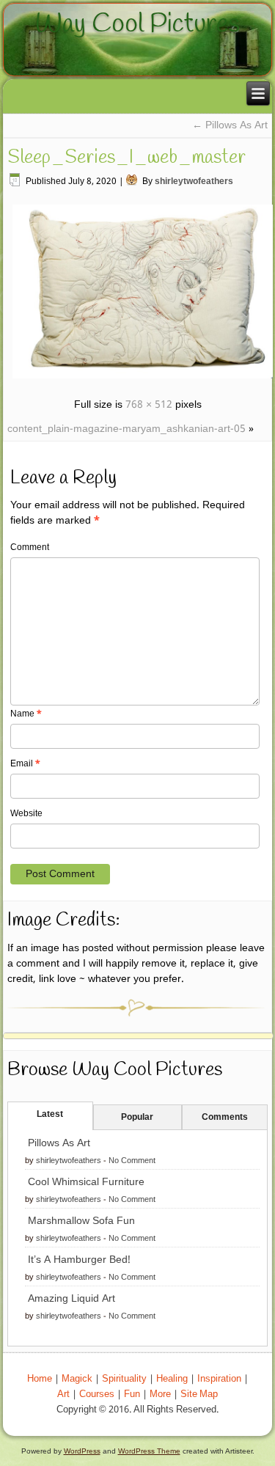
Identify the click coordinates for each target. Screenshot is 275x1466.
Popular (137, 1117)
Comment (29, 547)
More (160, 1394)
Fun (132, 1394)
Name (26, 714)
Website (26, 814)
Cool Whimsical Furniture (86, 1182)
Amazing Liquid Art (71, 1299)
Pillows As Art (230, 125)
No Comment (132, 1161)
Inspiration (219, 1379)
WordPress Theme (149, 1451)
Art (63, 1394)
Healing (172, 1379)
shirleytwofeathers (194, 182)
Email (25, 764)
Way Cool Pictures (137, 24)
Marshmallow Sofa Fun (81, 1221)
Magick (77, 1379)
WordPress (82, 1451)
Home (39, 1379)
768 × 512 (148, 405)
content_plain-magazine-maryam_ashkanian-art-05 (126, 429)
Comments (225, 1117)
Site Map (199, 1394)
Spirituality (124, 1379)
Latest (50, 1114)
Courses (96, 1394)
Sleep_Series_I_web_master (126, 157)
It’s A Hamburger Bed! (79, 1260)
